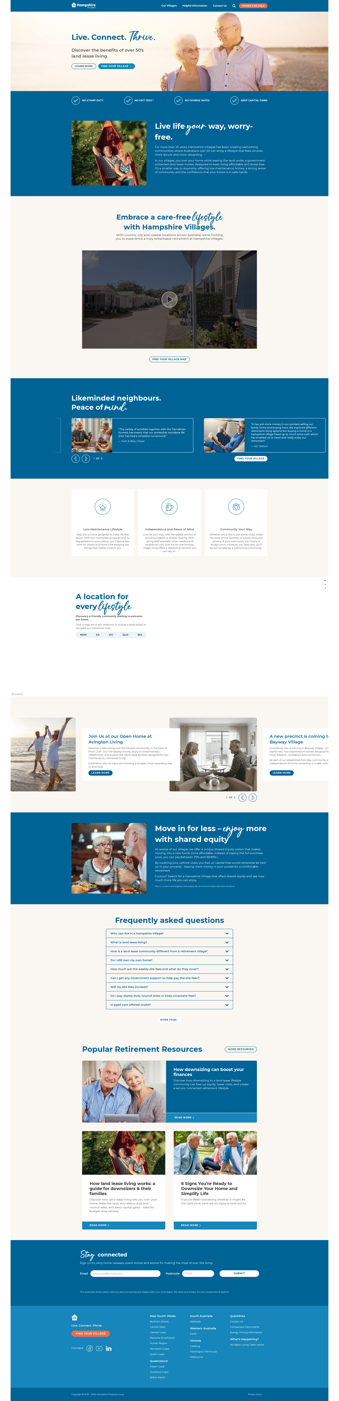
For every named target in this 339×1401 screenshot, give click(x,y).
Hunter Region (158, 1343)
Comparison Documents (244, 1327)
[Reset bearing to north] (325, 588)
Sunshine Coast (159, 1372)
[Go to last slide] (76, 459)
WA (140, 634)
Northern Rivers (159, 1321)
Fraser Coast (157, 1366)
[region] (169, 636)
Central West (157, 1327)
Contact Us (220, 5)
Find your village (114, 66)
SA (98, 634)
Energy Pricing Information (246, 1332)
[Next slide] (86, 459)
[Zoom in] (325, 581)
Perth (193, 1333)
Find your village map (169, 359)
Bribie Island (157, 1377)
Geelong (195, 1346)
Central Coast (158, 1332)
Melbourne (196, 1357)
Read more (183, 1119)
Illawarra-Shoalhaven (162, 1337)
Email (84, 1273)
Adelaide (195, 1321)
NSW (83, 634)
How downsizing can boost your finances (208, 1072)
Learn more (84, 66)
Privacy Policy (255, 1394)
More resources (241, 1049)
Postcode (173, 1273)
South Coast (157, 1354)
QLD (125, 634)
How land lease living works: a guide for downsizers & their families (122, 1188)
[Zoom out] (325, 584)
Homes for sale (253, 5)
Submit (239, 1273)
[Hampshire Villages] (84, 5)
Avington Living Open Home (247, 1344)
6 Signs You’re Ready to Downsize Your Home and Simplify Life (209, 1188)
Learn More (101, 772)
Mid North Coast (159, 1348)
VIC (111, 634)
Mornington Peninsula (203, 1351)
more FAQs (168, 1019)
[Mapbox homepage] (17, 694)
